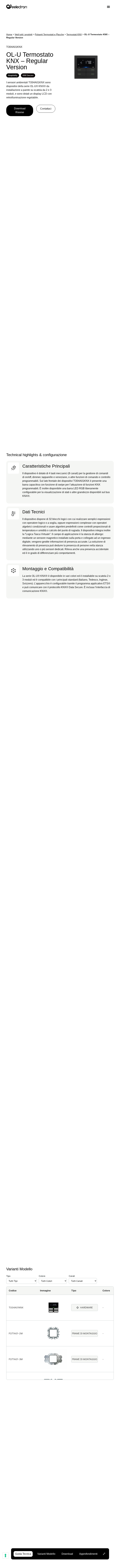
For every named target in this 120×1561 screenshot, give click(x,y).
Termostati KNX (74, 34)
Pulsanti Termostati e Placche (49, 34)
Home (9, 34)
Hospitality (12, 75)
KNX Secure (28, 75)
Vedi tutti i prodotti (23, 34)
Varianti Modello (46, 1554)
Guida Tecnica (23, 1554)
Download (67, 1554)
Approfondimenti (88, 1554)
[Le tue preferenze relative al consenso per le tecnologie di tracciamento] (5, 1555)
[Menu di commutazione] (110, 6)
